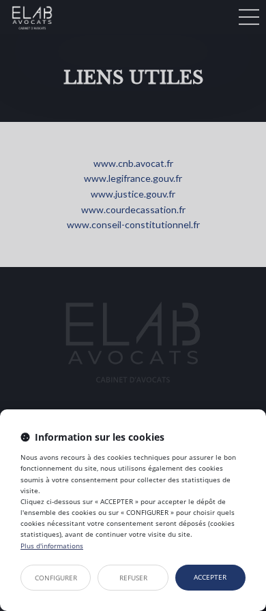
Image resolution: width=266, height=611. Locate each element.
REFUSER (133, 577)
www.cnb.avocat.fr (133, 163)
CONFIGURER (56, 577)
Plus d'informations (51, 545)
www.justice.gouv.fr (133, 194)
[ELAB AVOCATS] (115, 17)
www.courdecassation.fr (133, 209)
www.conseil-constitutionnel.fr (133, 224)
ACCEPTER (210, 577)
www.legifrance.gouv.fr (133, 178)
